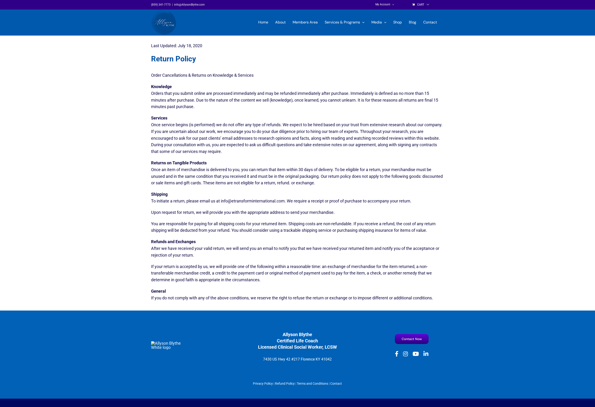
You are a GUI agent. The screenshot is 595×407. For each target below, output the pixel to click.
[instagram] (405, 354)
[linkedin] (425, 354)
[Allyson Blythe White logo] (166, 343)
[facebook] (396, 354)
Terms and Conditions (312, 383)
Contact (336, 383)
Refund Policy (285, 383)
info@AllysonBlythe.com (189, 4)
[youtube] (416, 354)
